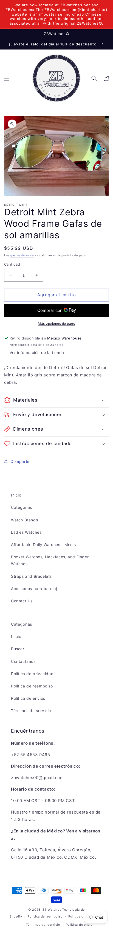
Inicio (16, 495)
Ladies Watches (26, 532)
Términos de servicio (31, 710)
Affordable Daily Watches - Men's (43, 544)
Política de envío (79, 925)
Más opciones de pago (56, 323)
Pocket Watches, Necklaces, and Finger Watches (50, 560)
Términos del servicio (43, 925)
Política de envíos (28, 698)
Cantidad (12, 264)
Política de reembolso (32, 686)
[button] (7, 78)
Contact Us (22, 601)
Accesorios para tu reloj (34, 588)
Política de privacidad (32, 673)
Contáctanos (23, 661)
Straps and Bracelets (31, 576)
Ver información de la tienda (37, 352)
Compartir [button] (20, 461)
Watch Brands (24, 520)
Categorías (21, 507)
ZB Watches (52, 909)
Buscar (17, 648)
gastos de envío (22, 255)
